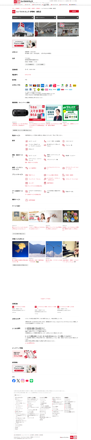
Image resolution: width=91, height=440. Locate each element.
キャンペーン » (43, 411)
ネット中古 (42, 401)
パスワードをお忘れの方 (69, 408)
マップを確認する (30, 64)
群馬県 (33, 8)
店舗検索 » (66, 397)
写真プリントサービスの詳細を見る (33, 185)
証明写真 (16, 427)
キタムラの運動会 (55, 406)
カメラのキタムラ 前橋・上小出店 (67, 306)
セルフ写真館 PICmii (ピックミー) (33, 413)
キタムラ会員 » (67, 403)
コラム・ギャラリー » (56, 397)
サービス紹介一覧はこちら (18, 233)
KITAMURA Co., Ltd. (20, 438)
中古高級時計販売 (43, 403)
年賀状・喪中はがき (19, 411)
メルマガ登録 (74, 0)
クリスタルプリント (19, 400)
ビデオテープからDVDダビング (21, 414)
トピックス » (42, 414)
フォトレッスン (54, 407)
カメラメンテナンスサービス (32, 400)
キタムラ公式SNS (30, 412)
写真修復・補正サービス (20, 422)
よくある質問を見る (30, 343)
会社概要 (51, 0)
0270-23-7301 (28, 74)
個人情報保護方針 (17, 434)
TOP (13, 8)
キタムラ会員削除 (68, 407)
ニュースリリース (25, 434)
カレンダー (17, 423)
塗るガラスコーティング (31, 401)
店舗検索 (17, 8)
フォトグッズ (17, 426)
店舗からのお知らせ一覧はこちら (20, 265)
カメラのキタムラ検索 (25, 8)
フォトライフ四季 (55, 409)
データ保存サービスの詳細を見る (33, 194)
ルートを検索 (40, 64)
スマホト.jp (29, 403)
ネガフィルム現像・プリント (21, 403)
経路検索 (74, 11)
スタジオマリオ (30, 404)
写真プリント (17, 399)
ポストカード (17, 410)
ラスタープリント (19, 401)
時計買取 (42, 404)
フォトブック (17, 404)
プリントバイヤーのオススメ (44, 408)
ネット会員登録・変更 (67, 0)
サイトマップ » (67, 410)
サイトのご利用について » (69, 411)
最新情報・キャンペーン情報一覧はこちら (22, 130)
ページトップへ (74, 433)
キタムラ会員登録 (68, 404)
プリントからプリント (19, 419)
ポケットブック (18, 407)
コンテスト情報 (54, 414)
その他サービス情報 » (31, 397)
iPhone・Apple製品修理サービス (32, 399)
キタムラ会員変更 (68, 406)
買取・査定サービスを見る (31, 162)
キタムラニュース (43, 410)
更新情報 (41, 419)
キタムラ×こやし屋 (30, 417)
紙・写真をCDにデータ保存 (20, 418)
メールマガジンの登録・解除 (32, 409)
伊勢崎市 (38, 8)
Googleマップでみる (45, 298)
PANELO (16, 429)
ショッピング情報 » (43, 397)
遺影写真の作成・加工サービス (21, 420)
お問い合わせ (60, 0)
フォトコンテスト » (56, 413)
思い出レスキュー (18, 412)
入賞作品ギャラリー (55, 416)
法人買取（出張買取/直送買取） (46, 407)
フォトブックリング (19, 408)
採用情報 (55, 0)
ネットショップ (42, 399)
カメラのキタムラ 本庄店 (20, 306)
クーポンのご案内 (30, 411)
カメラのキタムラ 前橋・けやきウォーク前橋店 (46, 307)
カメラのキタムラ (67, 399)
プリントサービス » (19, 397)
